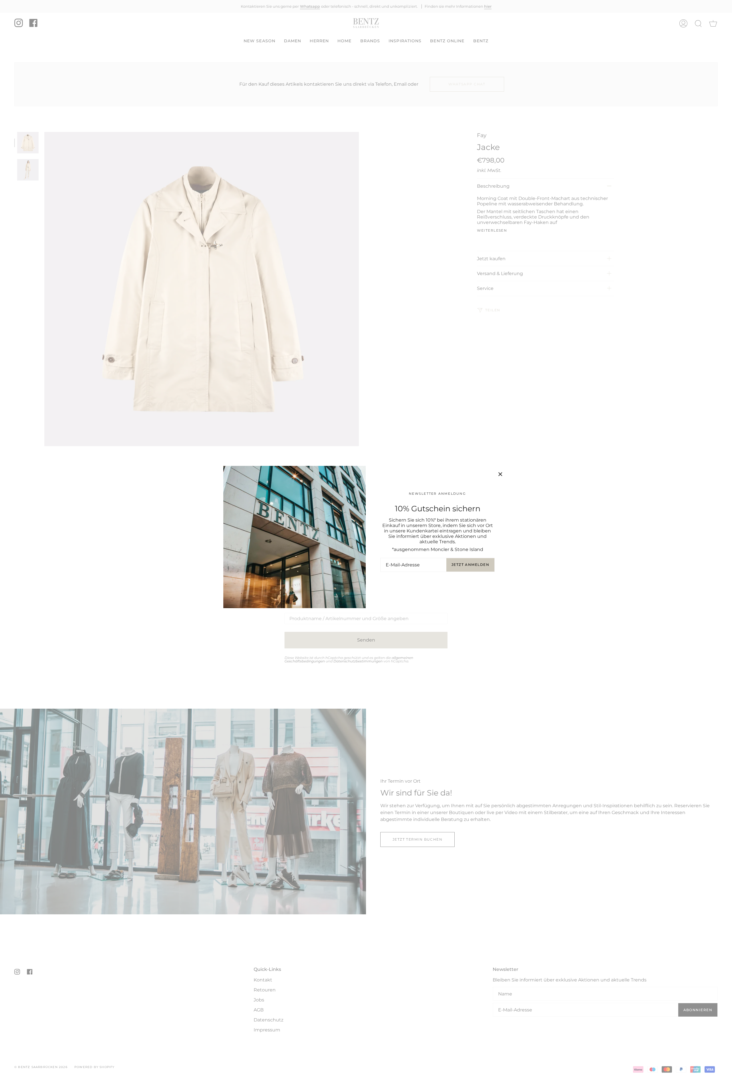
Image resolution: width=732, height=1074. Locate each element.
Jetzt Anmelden (470, 564)
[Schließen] (500, 474)
